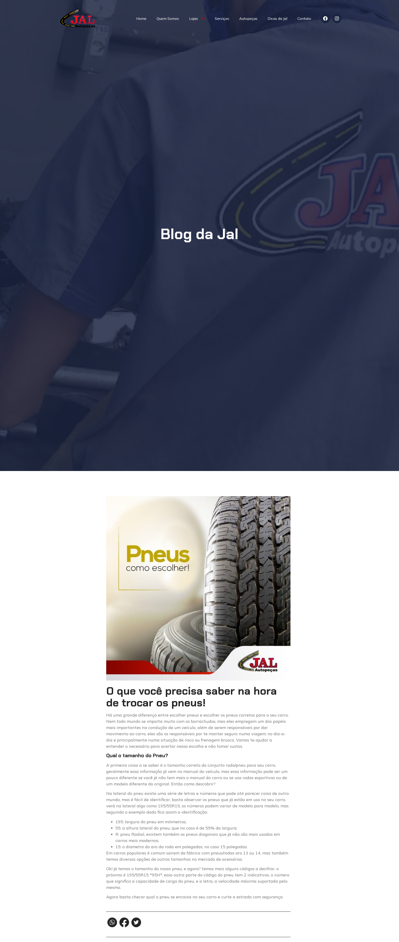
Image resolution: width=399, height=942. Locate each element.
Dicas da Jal (277, 18)
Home (141, 18)
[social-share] (112, 922)
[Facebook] (325, 18)
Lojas (193, 18)
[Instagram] (337, 18)
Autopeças (248, 18)
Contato (304, 18)
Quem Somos (168, 18)
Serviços (222, 18)
